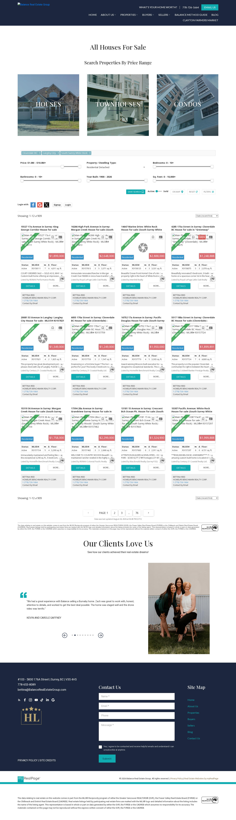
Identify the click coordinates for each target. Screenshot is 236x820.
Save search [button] (134, 191)
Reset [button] (192, 191)
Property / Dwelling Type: (101, 162)
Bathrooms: (31, 176)
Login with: (23, 204)
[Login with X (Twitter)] (46, 206)
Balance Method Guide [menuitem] (191, 14)
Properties (193, 712)
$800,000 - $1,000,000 (48, 118)
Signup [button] (57, 204)
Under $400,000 (187, 112)
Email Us (210, 7)
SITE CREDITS (47, 760)
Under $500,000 (118, 112)
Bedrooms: (163, 162)
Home (191, 699)
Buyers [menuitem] (147, 14)
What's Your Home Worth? (158, 7)
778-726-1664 (190, 7)
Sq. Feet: (164, 176)
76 (136, 513)
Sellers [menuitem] (163, 14)
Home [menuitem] (93, 14)
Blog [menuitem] (214, 14)
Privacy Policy (27, 760)
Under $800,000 (48, 112)
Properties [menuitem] (128, 14)
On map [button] (176, 191)
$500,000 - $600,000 (118, 118)
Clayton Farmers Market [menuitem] (200, 20)
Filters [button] (207, 191)
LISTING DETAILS (30, 286)
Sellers (191, 725)
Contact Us (194, 738)
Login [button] (68, 204)
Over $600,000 (118, 125)
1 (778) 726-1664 (30, 300)
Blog (190, 731)
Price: (33, 162)
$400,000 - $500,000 (187, 118)
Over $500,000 (188, 125)
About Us (193, 706)
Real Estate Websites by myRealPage (201, 778)
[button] (158, 7)
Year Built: (99, 176)
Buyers (191, 719)
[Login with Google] (39, 206)
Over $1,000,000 (48, 125)
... (129, 513)
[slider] (62, 166)
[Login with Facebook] (33, 206)
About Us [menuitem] (107, 14)
